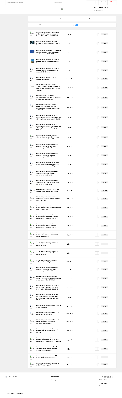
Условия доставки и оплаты (58, 380)
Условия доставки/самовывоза (15, 2)
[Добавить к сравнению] (114, 34)
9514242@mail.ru (98, 10)
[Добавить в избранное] (110, 34)
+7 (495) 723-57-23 (101, 7)
